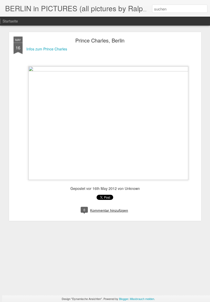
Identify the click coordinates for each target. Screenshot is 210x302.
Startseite (10, 21)
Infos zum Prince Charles (46, 48)
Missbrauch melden (142, 299)
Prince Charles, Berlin (99, 40)
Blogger (123, 299)
